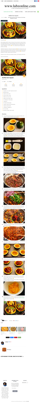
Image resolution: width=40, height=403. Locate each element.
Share (12, 337)
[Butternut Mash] (5, 329)
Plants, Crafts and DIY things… (30, 11)
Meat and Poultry (14, 17)
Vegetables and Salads (13, 18)
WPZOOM (27, 401)
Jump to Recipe (4, 20)
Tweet (8, 337)
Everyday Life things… (19, 11)
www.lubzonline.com (20, 5)
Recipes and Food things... (21, 17)
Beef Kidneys (9, 349)
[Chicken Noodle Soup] (13, 329)
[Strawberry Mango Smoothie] (22, 329)
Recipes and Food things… (8, 11)
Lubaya (5, 17)
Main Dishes (10, 17)
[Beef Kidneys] (4, 349)
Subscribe (15, 391)
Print (19, 337)
